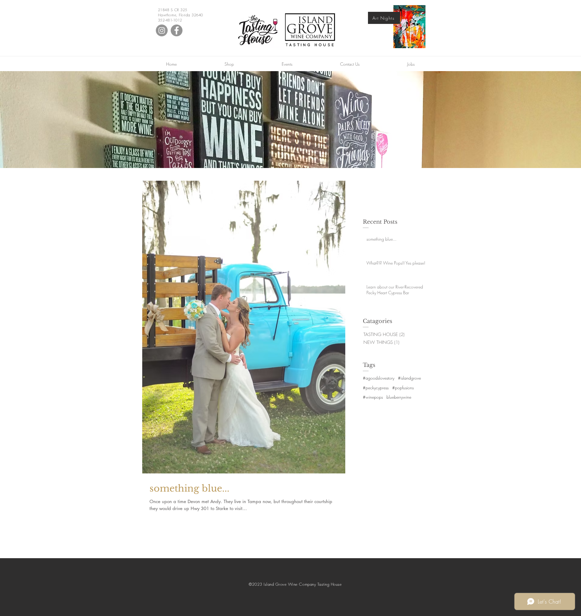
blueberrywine (398, 397)
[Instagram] (162, 30)
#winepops (373, 397)
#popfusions (403, 387)
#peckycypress (376, 387)
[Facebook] (176, 30)
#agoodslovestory (378, 378)
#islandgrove (409, 378)
